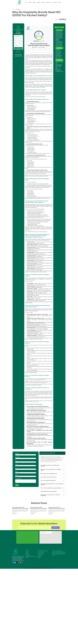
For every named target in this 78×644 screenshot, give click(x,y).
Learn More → (14, 513)
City (15, 467)
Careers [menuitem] (59, 2)
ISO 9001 (48, 459)
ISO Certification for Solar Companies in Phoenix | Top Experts (20, 508)
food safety (50, 55)
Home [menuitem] (27, 2)
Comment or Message (18, 478)
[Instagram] (17, 562)
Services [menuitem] (34, 2)
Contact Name (17, 453)
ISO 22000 (35, 66)
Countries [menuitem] (43, 2)
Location (16, 464)
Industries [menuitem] (38, 2)
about (46, 255)
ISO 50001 (31, 379)
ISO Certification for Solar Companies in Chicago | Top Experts (56, 508)
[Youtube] (21, 562)
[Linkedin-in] (19, 562)
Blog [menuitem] (51, 2)
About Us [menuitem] (30, 2)
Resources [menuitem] (48, 2)
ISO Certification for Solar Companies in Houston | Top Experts (38, 508)
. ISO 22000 (31, 130)
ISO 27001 (51, 459)
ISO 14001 (55, 459)
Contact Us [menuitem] (55, 2)
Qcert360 (37, 204)
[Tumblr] (22, 562)
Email (16, 460)
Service (16, 471)
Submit (17, 488)
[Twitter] (15, 562)
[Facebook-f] (13, 562)
